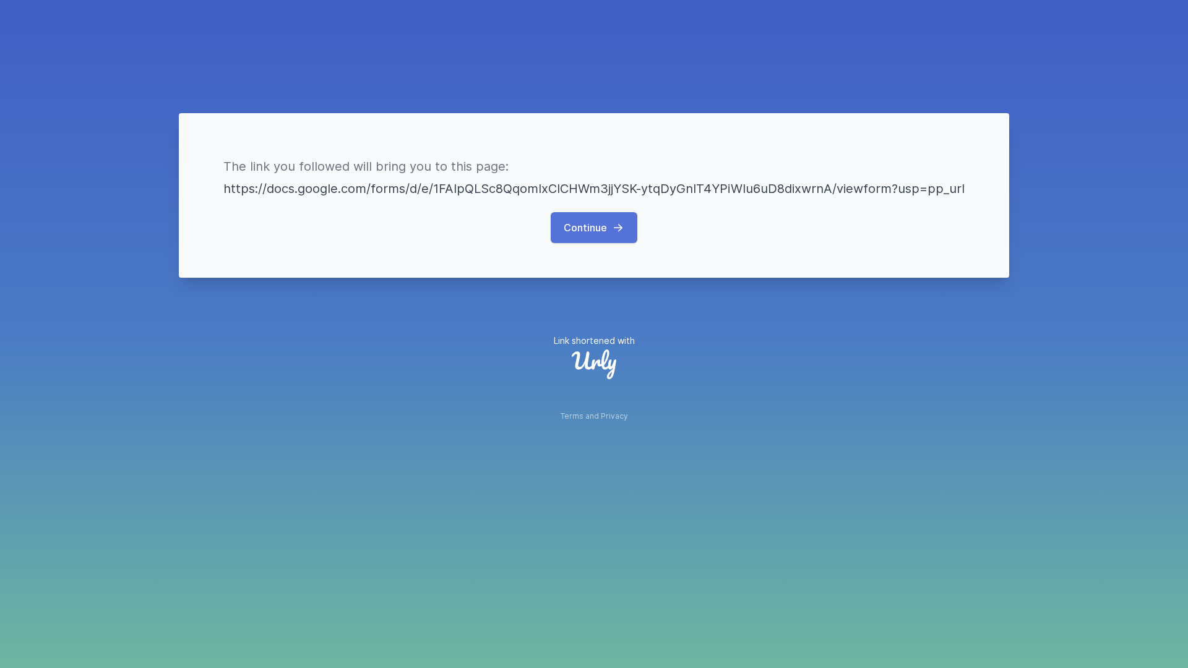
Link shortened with (594, 340)
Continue (585, 227)
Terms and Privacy (594, 416)
